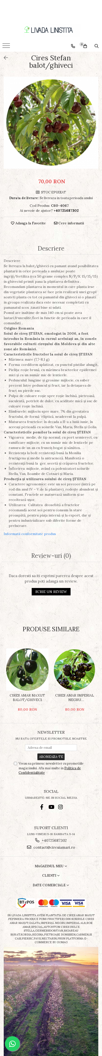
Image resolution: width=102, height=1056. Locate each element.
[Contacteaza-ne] (73, 46)
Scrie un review (51, 591)
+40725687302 (54, 840)
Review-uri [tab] (51, 556)
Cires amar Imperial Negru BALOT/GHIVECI (74, 697)
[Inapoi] (3, 58)
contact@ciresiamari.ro (53, 847)
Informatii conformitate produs (30, 534)
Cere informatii (70, 223)
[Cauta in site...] (96, 46)
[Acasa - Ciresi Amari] (51, 30)
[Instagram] (60, 807)
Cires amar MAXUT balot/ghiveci (27, 697)
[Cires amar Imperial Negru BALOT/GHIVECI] (74, 669)
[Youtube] (51, 807)
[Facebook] (41, 807)
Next (94, 128)
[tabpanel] (51, 123)
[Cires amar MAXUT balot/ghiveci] (27, 669)
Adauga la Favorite (30, 223)
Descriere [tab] (51, 248)
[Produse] (6, 47)
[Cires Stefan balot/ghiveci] (51, 123)
